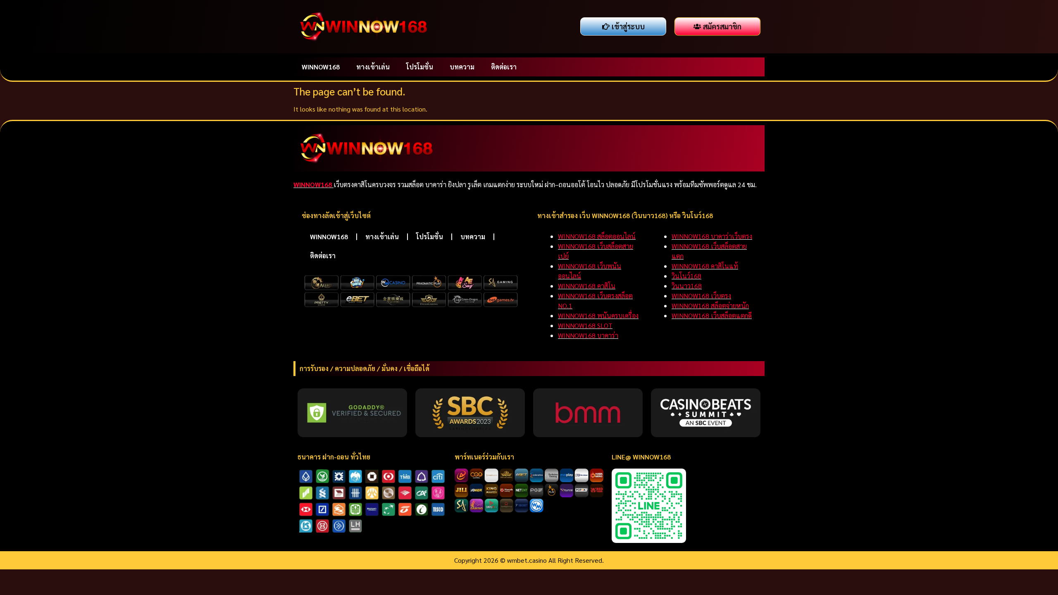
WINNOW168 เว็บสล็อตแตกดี (712, 315)
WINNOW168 (321, 66)
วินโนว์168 (686, 275)
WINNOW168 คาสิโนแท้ (705, 266)
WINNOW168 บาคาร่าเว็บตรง (712, 236)
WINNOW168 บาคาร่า (588, 335)
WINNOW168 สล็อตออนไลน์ (597, 236)
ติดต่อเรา (504, 66)
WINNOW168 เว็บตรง (701, 295)
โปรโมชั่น (419, 66)
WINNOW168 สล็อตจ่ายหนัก (710, 305)
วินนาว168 (687, 285)
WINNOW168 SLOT (585, 325)
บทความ (462, 66)
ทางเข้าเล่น (373, 66)
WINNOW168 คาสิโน (586, 285)
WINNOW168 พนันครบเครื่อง (598, 315)
